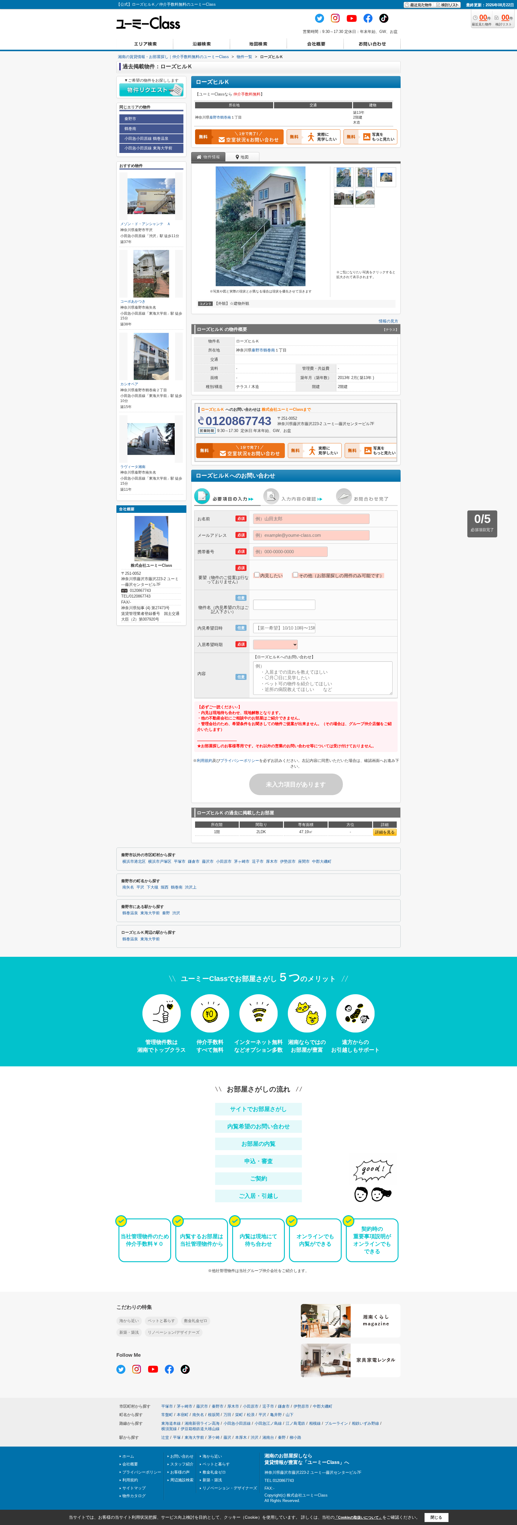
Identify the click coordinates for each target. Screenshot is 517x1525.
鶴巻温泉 (130, 913)
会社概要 (130, 1464)
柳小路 (295, 1437)
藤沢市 (208, 861)
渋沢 (176, 913)
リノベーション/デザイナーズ (174, 1332)
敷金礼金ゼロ (195, 1320)
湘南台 (268, 1437)
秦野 (166, 913)
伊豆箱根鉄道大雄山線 (200, 1429)
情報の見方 (388, 321)
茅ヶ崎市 (242, 861)
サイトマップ (134, 1488)
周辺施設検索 (182, 1480)
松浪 (251, 1414)
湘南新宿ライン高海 (202, 1423)
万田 (227, 1414)
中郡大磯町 (322, 861)
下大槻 (152, 887)
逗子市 (258, 861)
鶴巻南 (225, 117)
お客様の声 (180, 1472)
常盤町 (167, 1414)
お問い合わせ (182, 1456)
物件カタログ (134, 1496)
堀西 (164, 887)
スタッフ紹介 (182, 1464)
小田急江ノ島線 (268, 1423)
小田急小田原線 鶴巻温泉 (146, 138)
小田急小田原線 (237, 1423)
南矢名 (128, 887)
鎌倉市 (194, 861)
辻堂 (165, 1437)
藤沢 (227, 1437)
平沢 (140, 887)
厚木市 (272, 861)
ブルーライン (336, 1423)
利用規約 (204, 760)
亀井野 (276, 1414)
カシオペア (129, 384)
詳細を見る (385, 832)
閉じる (436, 1517)
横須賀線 (169, 1429)
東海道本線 (171, 1423)
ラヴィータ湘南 (132, 467)
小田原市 (224, 861)
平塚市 (179, 861)
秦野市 (214, 117)
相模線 (315, 1423)
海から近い (129, 1320)
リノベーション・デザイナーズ (230, 1488)
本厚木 (241, 1437)
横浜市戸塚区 (159, 861)
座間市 (304, 861)
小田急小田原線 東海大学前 (148, 148)
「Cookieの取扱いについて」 (358, 1517)
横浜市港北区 (134, 861)
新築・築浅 (129, 1332)
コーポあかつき (132, 301)
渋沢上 (191, 887)
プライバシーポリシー (239, 760)
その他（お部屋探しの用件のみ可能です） (341, 575)
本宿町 (182, 1414)
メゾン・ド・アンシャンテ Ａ (145, 224)
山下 (290, 1414)
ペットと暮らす (161, 1320)
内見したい (271, 575)
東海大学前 (150, 913)
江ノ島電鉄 (295, 1423)
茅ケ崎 (214, 1437)
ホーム (128, 1456)
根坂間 (214, 1414)
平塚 (177, 1437)
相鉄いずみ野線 (365, 1423)
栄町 (239, 1414)
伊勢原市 (288, 861)
